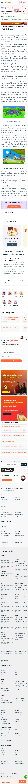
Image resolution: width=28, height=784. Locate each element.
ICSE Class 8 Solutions (20, 700)
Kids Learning (18, 735)
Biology (2, 750)
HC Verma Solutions (6, 653)
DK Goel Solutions (19, 653)
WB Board (17, 721)
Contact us (4, 499)
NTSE (16, 674)
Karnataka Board (5, 719)
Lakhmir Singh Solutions (20, 651)
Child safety (4, 506)
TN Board (17, 717)
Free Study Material (5, 730)
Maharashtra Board (5, 723)
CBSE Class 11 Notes (5, 766)
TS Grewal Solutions (19, 656)
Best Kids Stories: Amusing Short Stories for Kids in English (10, 319)
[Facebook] (1, 777)
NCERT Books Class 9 (19, 640)
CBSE (2, 681)
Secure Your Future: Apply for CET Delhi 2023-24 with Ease (14, 452)
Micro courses (18, 512)
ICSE (2, 698)
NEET (2, 674)
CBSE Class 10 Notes (19, 761)
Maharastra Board (19, 514)
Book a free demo (11, 361)
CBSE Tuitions (4, 529)
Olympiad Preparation (20, 668)
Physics (3, 748)
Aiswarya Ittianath (13, 16)
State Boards (4, 710)
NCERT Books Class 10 (20, 637)
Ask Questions (18, 738)
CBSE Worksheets (5, 688)
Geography (17, 752)
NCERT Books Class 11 (19, 635)
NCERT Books (18, 631)
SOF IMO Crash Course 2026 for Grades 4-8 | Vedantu (13, 435)
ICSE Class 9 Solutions (20, 698)
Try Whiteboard (5, 519)
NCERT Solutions (5, 560)
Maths (2, 754)
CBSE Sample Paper (5, 686)
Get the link (23, 464)
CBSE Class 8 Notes (19, 766)
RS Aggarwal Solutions (6, 658)
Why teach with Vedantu (7, 514)
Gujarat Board (4, 717)
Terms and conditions (13, 773)
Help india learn (18, 504)
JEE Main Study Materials (7, 738)
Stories (2, 7)
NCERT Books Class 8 (19, 642)
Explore (11, 244)
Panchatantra (8, 7)
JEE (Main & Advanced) (6, 533)
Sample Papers (4, 735)
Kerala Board (4, 721)
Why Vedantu (18, 497)
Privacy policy (4, 773)
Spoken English (18, 542)
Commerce (17, 750)
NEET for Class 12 (18, 529)
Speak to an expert (7, 479)
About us (3, 497)
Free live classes (5, 512)
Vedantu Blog (4, 501)
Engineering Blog (18, 519)
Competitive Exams (6, 668)
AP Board (3, 712)
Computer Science (19, 535)
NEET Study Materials (20, 730)
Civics (16, 754)
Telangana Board (19, 714)
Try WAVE (3, 517)
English (16, 748)
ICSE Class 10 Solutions (6, 702)
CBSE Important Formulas (21, 689)
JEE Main (3, 670)
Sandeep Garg (18, 658)
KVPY (16, 672)
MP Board (17, 710)
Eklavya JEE (17, 531)
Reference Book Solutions (7, 651)
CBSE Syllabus (4, 684)
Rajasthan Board (18, 712)
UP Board (17, 719)
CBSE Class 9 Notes (19, 763)
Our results (17, 499)
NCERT (2, 558)
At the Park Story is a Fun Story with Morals (11, 426)
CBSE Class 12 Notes (6, 763)
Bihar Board (4, 714)
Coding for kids (4, 542)
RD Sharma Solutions (6, 656)
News (2, 504)
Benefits (17, 517)
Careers (16, 501)
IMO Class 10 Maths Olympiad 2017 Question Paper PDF (13, 430)
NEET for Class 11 (5, 535)
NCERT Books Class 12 (20, 633)
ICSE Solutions (4, 700)
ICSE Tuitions (4, 531)
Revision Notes (4, 761)
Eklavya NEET (18, 533)
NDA (16, 670)
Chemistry (3, 752)
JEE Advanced (4, 672)
